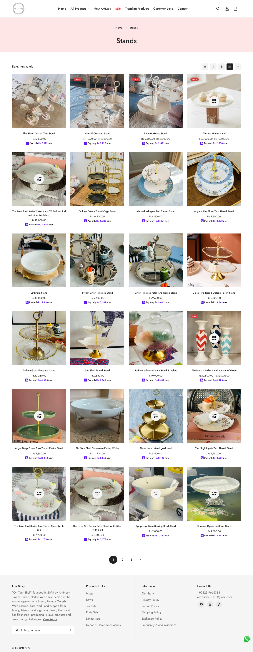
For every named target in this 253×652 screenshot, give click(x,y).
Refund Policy (150, 606)
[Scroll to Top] (246, 632)
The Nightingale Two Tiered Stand (214, 448)
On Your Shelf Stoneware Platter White (97, 448)
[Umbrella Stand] (39, 260)
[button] (235, 8)
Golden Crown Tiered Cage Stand (97, 211)
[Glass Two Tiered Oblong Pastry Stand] (214, 260)
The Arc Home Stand (214, 133)
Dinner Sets (93, 618)
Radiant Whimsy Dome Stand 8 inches (156, 370)
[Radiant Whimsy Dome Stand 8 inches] (156, 338)
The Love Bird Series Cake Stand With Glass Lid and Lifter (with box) (39, 213)
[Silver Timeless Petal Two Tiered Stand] (156, 260)
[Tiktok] (219, 604)
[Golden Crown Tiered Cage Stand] (97, 179)
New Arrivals (102, 8)
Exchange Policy (152, 618)
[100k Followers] (210, 604)
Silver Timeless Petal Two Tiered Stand (155, 293)
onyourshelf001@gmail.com (214, 597)
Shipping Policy (151, 612)
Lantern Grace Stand (155, 133)
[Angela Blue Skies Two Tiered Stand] (214, 179)
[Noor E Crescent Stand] (97, 101)
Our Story (148, 593)
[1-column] (205, 66)
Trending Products (137, 8)
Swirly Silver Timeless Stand (97, 293)
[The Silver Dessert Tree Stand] (39, 101)
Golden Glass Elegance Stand (39, 370)
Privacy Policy (150, 600)
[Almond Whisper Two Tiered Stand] (156, 179)
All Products (78, 8)
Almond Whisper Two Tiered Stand (155, 211)
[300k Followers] (201, 604)
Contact (182, 8)
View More (50, 619)
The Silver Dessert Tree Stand (39, 133)
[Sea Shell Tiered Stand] (97, 338)
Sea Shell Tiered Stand (97, 370)
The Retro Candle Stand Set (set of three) (214, 370)
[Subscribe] (70, 630)
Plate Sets (92, 612)
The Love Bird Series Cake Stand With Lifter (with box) (97, 528)
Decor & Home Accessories (103, 625)
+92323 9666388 (208, 592)
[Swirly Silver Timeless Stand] (97, 260)
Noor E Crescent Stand (97, 133)
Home (62, 8)
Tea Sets (91, 606)
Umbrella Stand (39, 293)
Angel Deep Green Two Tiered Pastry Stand (39, 448)
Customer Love (163, 8)
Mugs (89, 593)
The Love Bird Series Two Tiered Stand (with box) (39, 528)
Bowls (89, 600)
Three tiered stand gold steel (156, 448)
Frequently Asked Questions (159, 625)
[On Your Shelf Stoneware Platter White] (97, 416)
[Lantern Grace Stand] (156, 101)
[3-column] (221, 66)
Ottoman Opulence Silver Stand (214, 526)
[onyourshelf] (18, 8)
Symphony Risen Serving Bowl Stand (156, 526)
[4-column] (230, 66)
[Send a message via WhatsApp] (246, 639)
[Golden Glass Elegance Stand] (39, 338)
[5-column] (238, 66)
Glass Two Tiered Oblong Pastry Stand (214, 293)
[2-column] (213, 66)
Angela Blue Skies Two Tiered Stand (214, 211)
